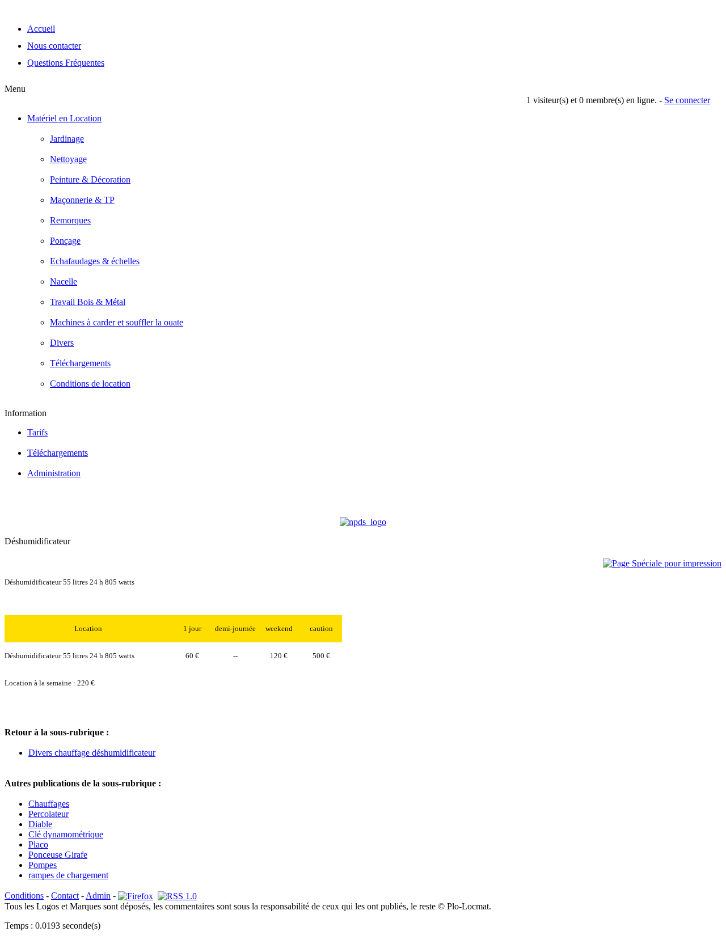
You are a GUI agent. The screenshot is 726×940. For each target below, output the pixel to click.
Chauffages (48, 803)
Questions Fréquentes (65, 62)
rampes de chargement (68, 875)
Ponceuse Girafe (57, 854)
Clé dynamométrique (65, 834)
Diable (40, 824)
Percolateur (48, 814)
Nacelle (63, 281)
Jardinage (67, 138)
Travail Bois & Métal (87, 302)
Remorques (70, 220)
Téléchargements (80, 363)
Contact (65, 895)
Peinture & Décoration (90, 179)
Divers (62, 343)
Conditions (24, 895)
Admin (98, 895)
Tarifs (37, 432)
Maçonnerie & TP (82, 200)
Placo (38, 844)
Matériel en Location (64, 118)
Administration (54, 473)
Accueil (41, 28)
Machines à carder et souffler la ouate (116, 322)
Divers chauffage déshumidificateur (91, 752)
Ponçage (65, 240)
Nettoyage (68, 159)
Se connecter (687, 100)
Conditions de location (90, 383)
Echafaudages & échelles (95, 261)
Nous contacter (54, 45)
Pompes (42, 865)
